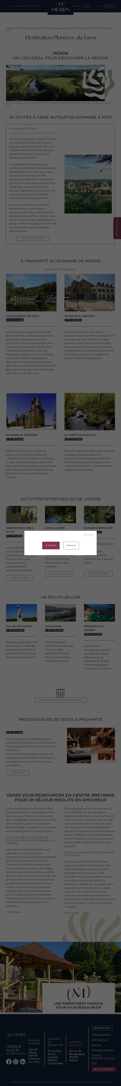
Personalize (71, 545)
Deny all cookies (89, 534)
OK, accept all (51, 545)
